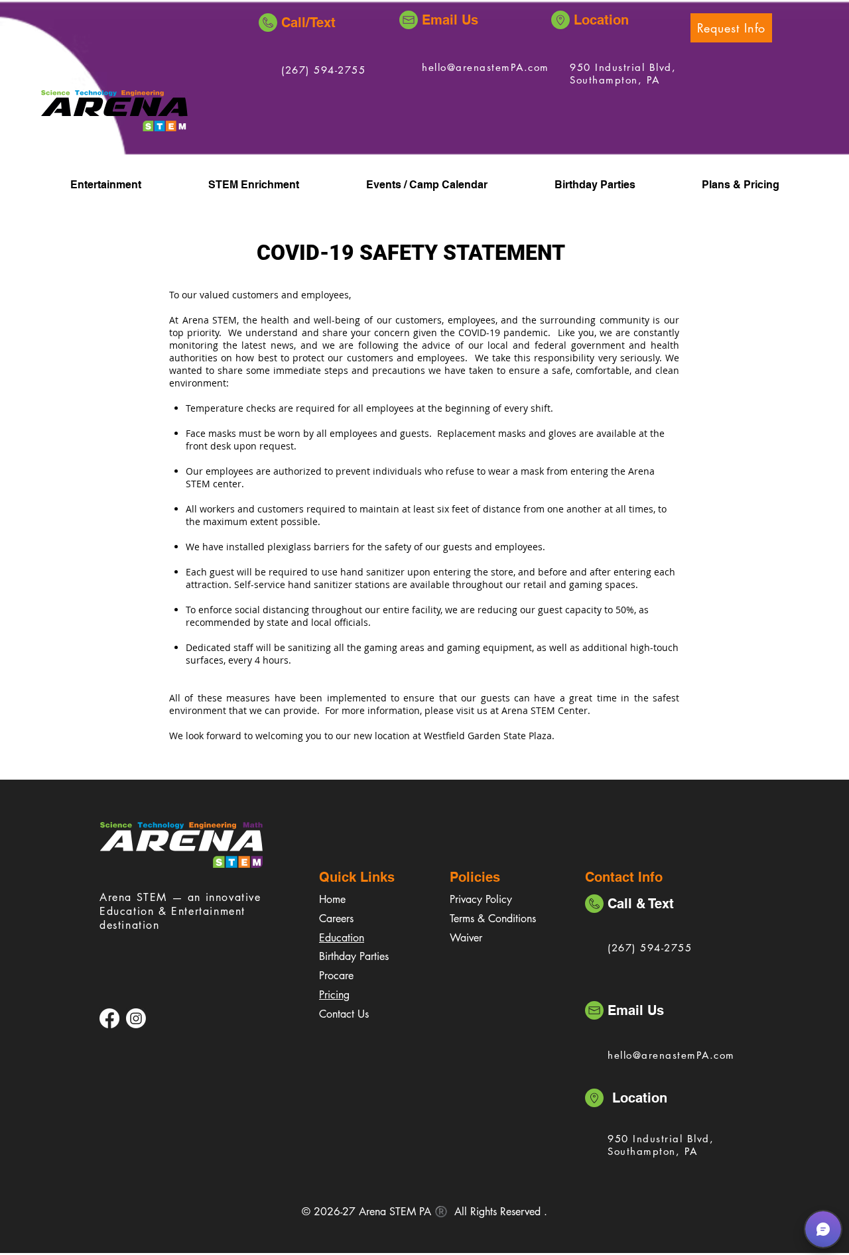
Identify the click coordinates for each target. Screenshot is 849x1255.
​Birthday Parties (354, 956)
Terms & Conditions (493, 919)
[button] (731, 27)
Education (341, 938)
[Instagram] (136, 1018)
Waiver (466, 938)
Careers (336, 919)
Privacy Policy (481, 899)
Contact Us (344, 1014)
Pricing (334, 995)
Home (332, 899)
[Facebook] (109, 1018)
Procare (336, 976)
